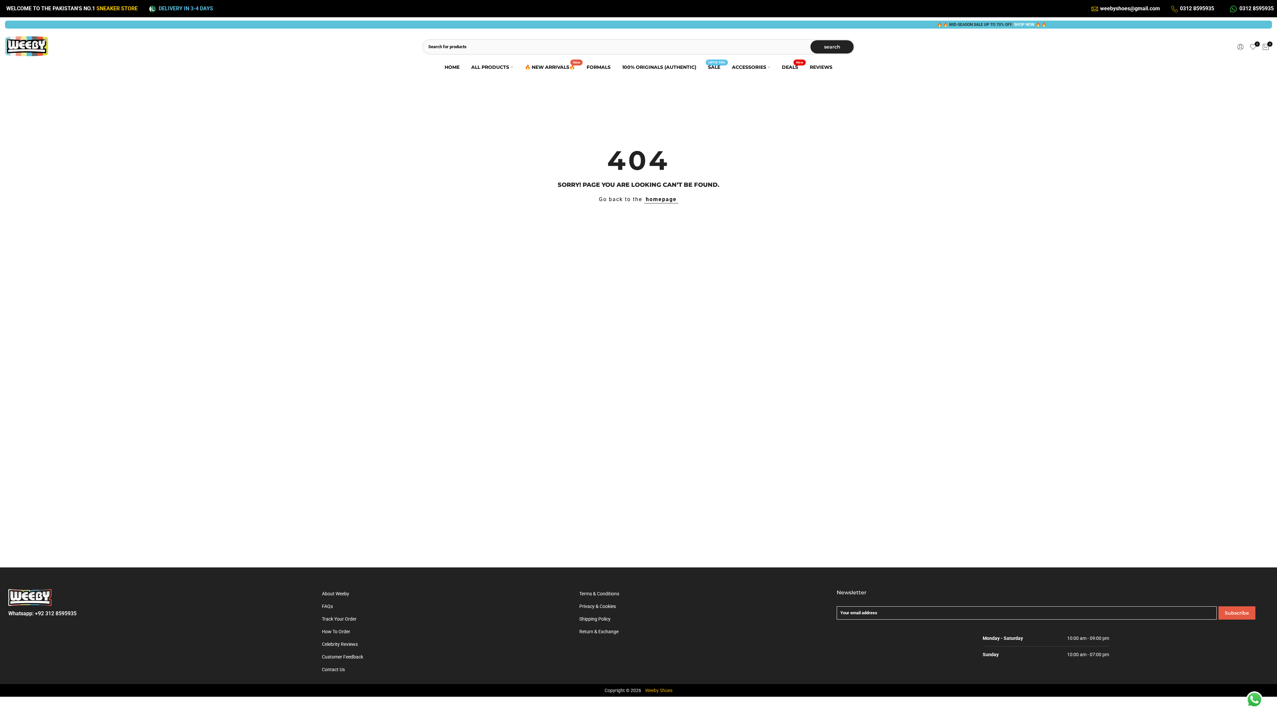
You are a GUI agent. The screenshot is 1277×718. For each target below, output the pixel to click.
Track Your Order (339, 619)
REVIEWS (821, 67)
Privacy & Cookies (597, 606)
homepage (661, 199)
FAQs (327, 606)
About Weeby (335, 593)
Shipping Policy (595, 619)
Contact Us (333, 669)
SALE (716, 66)
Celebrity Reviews (340, 644)
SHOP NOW (1003, 24)
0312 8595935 (1197, 8)
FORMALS (599, 67)
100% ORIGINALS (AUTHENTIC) (659, 67)
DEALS (792, 66)
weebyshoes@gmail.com (1130, 8)
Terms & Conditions (599, 593)
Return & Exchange (599, 631)
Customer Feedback (342, 656)
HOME (452, 67)
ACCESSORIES (749, 67)
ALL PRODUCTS (490, 67)
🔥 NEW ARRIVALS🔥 (552, 66)
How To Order (336, 631)
